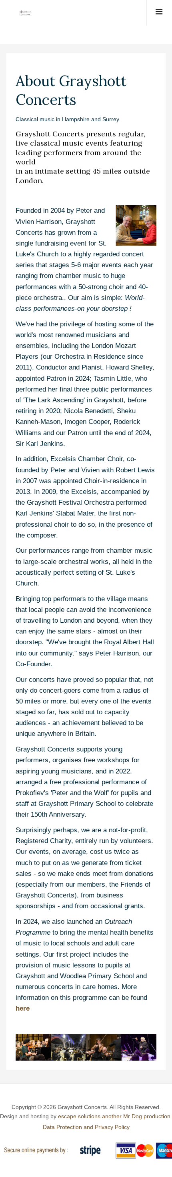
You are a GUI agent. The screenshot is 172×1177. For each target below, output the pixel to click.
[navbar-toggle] (159, 13)
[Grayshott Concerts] (22, 12)
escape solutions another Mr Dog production (114, 1116)
